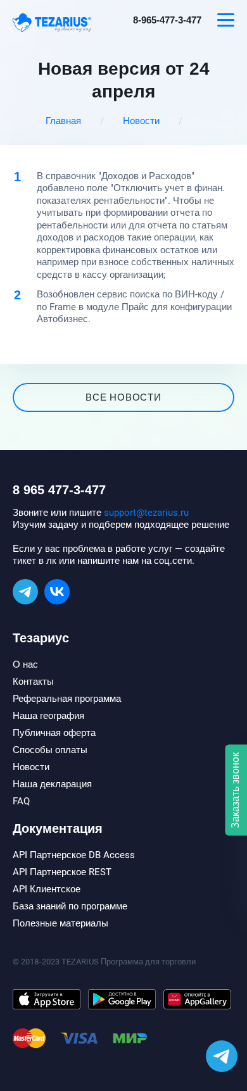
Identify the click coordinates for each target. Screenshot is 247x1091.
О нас (25, 664)
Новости (141, 121)
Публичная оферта (54, 733)
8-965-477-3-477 (167, 20)
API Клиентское (46, 889)
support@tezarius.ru (146, 512)
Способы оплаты (50, 750)
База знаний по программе (70, 906)
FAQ (21, 801)
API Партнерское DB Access (74, 855)
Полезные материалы (60, 923)
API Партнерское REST (62, 872)
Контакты (33, 681)
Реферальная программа (67, 698)
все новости (123, 397)
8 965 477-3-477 (59, 489)
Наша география (48, 715)
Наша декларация (52, 784)
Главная (63, 121)
